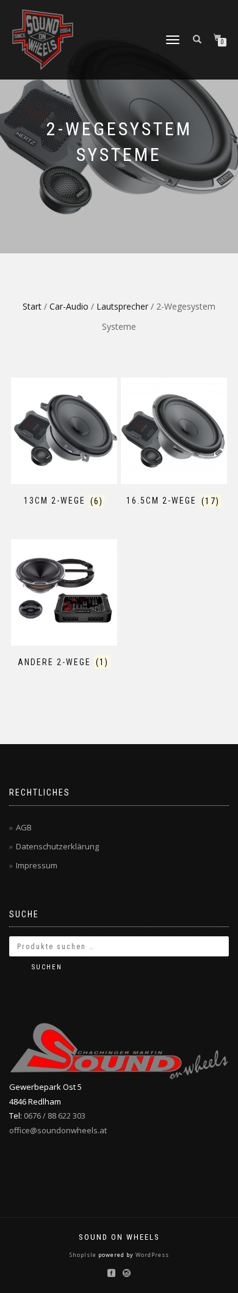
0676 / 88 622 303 (54, 1115)
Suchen (47, 967)
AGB (24, 827)
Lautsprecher (122, 306)
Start (32, 306)
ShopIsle (84, 1255)
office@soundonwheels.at (58, 1130)
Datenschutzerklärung (57, 846)
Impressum (36, 865)
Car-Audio (68, 306)
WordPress (151, 1255)
